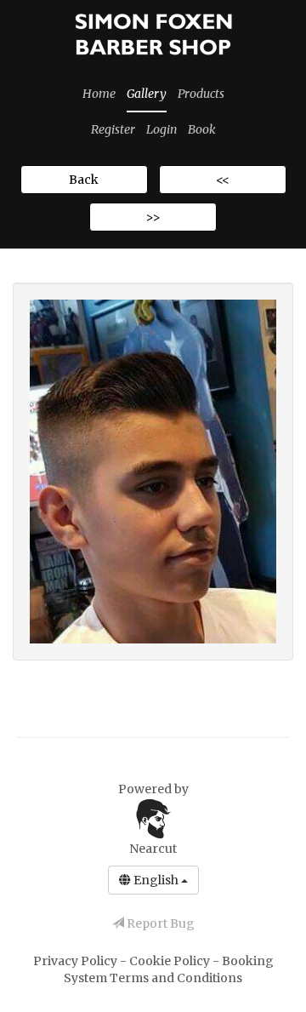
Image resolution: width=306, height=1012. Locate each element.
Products (201, 93)
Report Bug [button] (159, 923)
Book (202, 129)
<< (223, 179)
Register (113, 129)
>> (153, 217)
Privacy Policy (76, 961)
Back (84, 179)
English (156, 880)
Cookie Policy (170, 961)
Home (99, 93)
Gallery (147, 93)
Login (161, 129)
